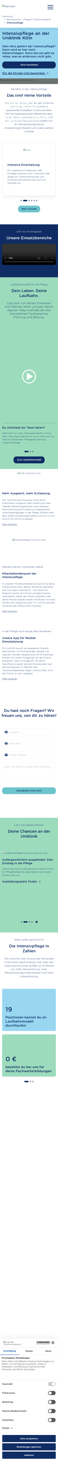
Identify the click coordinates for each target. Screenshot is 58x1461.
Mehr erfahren (9, 524)
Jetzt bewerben (29, 64)
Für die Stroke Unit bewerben (24, 73)
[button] (21, 200)
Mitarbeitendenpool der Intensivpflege (19, 575)
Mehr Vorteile (29, 209)
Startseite (7, 16)
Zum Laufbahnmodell (29, 459)
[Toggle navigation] (50, 7)
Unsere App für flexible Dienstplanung (19, 639)
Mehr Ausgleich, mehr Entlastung (26, 493)
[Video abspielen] (29, 376)
